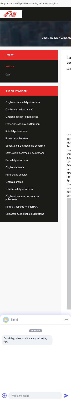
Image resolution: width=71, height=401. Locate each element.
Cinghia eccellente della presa (22, 116)
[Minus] (66, 320)
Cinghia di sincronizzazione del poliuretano (22, 198)
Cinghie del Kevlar (15, 167)
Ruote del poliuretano (17, 138)
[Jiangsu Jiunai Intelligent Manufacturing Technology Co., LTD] (11, 13)
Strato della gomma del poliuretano (25, 153)
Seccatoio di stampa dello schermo (25, 145)
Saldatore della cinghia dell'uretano (25, 214)
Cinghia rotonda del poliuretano (23, 102)
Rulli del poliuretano (16, 131)
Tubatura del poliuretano (19, 189)
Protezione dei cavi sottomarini (23, 124)
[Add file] (4, 395)
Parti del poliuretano (17, 160)
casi (8, 74)
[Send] (66, 395)
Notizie (54, 37)
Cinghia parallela (14, 182)
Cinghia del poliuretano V (19, 109)
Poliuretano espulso (17, 174)
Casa (45, 37)
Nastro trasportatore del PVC (22, 206)
